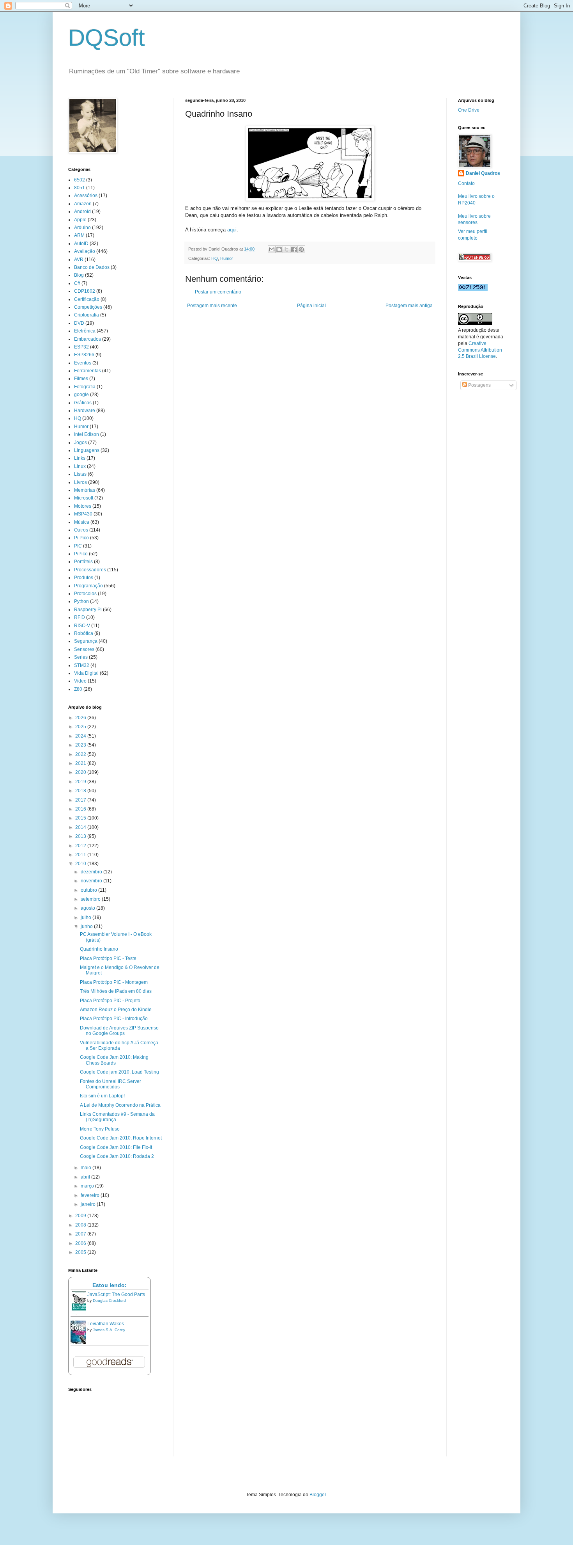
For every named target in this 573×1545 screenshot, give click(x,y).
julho (86, 917)
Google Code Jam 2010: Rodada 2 (117, 1156)
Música (81, 522)
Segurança (85, 641)
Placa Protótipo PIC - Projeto (110, 1000)
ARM (79, 235)
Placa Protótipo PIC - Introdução (114, 1018)
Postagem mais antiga (409, 305)
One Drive (468, 110)
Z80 (78, 689)
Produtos (83, 577)
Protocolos (85, 593)
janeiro (89, 1204)
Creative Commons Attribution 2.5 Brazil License (480, 350)
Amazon (83, 203)
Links (79, 458)
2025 (81, 726)
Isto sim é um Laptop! (102, 1096)
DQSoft (106, 38)
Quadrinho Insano (99, 949)
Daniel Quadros (483, 173)
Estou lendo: (109, 1285)
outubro (89, 890)
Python (81, 601)
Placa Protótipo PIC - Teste (108, 958)
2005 (81, 1252)
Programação (88, 585)
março (88, 1186)
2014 (81, 827)
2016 (81, 809)
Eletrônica (85, 331)
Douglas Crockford (109, 1300)
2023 (81, 745)
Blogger (317, 1494)
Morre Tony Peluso (100, 1129)
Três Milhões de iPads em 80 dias (116, 991)
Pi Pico (81, 537)
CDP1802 (84, 291)
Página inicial (311, 305)
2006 (81, 1243)
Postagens (479, 385)
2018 (81, 790)
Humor (226, 258)
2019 (81, 781)
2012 (81, 845)
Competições (88, 307)
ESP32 (81, 347)
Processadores (90, 569)
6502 (79, 180)
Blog (79, 275)
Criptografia (86, 315)
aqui (232, 230)
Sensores (84, 649)
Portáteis (83, 561)
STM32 (81, 665)
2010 (81, 863)
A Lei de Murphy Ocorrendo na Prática (120, 1105)
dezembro (92, 872)
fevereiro (91, 1195)
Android (82, 211)
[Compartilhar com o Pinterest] (301, 249)
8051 (79, 187)
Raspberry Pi (88, 609)
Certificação (86, 299)
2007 (81, 1234)
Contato (466, 183)
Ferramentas (87, 370)
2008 (81, 1225)
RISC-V (82, 625)
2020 (81, 772)
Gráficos (83, 402)
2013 (81, 836)
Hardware (84, 410)
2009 (81, 1215)
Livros (80, 482)
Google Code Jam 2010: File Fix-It (116, 1147)
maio (86, 1167)
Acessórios (85, 195)
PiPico (81, 553)
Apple (80, 219)
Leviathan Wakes (105, 1323)
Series (81, 657)
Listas (80, 474)
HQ (214, 258)
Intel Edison (86, 434)
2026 (81, 717)
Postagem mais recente (212, 305)
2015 (81, 818)
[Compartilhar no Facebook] (294, 249)
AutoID (81, 243)
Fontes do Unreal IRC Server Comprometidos (110, 1084)
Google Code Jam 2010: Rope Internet (121, 1138)
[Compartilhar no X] (286, 249)
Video (80, 681)
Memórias (84, 490)
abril (86, 1177)
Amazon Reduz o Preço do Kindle (116, 1009)
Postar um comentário (218, 292)
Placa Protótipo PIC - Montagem (114, 982)
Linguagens (86, 450)
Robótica (83, 633)
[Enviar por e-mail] (272, 249)
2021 (81, 763)
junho (87, 926)
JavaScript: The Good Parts (116, 1294)
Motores (82, 506)
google (81, 394)
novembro (92, 881)
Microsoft (83, 498)
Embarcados (87, 339)
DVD (79, 323)
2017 (81, 800)
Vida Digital (86, 673)
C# (77, 283)
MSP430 (83, 514)
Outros (81, 530)
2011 (81, 854)
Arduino (82, 227)
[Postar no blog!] (279, 249)
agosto (88, 908)
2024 (81, 736)
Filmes (81, 378)
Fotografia (85, 386)
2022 (81, 754)
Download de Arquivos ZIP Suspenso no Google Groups (119, 1030)
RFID (79, 617)
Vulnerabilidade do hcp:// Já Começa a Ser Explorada (119, 1045)
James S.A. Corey (109, 1330)
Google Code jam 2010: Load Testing (119, 1072)
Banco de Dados (92, 267)
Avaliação (84, 251)
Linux (80, 466)
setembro (91, 899)
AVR (78, 259)
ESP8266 (84, 354)
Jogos (80, 442)
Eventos (82, 363)
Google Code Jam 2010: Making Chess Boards (114, 1059)
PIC (78, 546)
